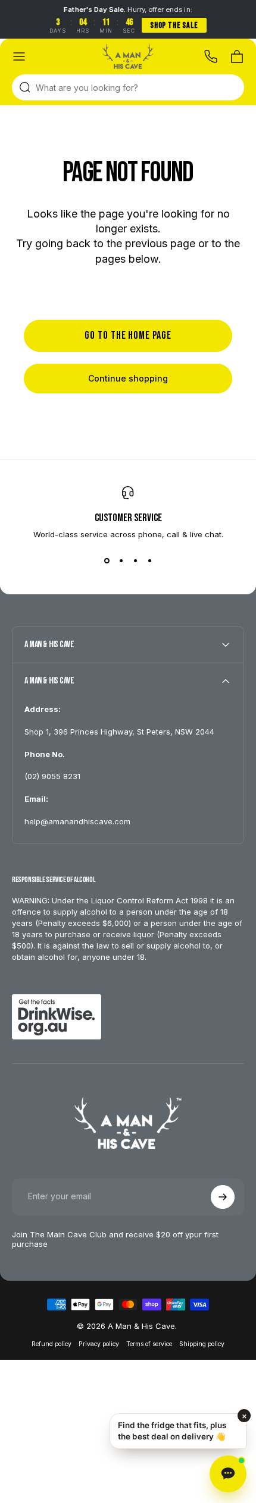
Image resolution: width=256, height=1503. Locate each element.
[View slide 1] (106, 560)
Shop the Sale (174, 25)
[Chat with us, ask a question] (228, 1473)
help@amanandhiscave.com (77, 821)
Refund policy (51, 1344)
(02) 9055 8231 (52, 776)
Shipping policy (201, 1344)
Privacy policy (99, 1344)
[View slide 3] (135, 560)
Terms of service (149, 1344)
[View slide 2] (121, 560)
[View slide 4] (149, 560)
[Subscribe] (223, 1197)
